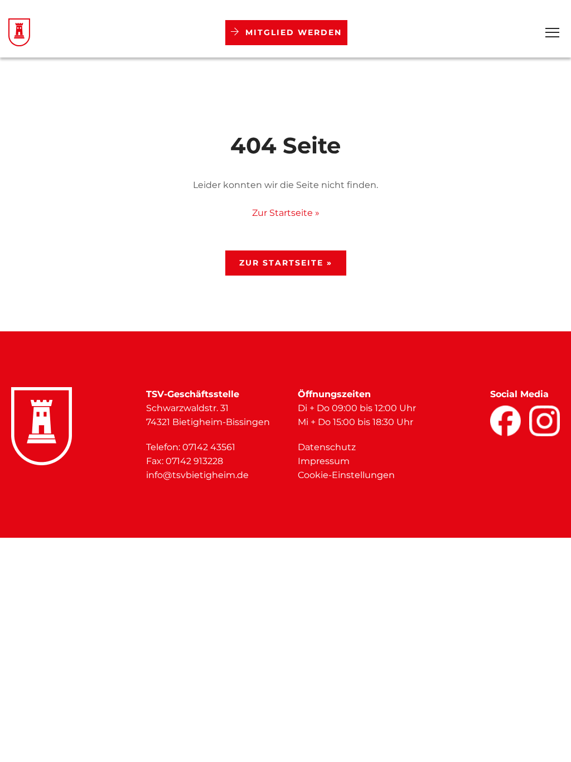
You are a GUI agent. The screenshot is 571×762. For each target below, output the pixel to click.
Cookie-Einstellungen (346, 475)
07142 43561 (208, 447)
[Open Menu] (552, 32)
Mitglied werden (293, 32)
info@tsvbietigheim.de (197, 475)
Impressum (324, 461)
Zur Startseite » (286, 213)
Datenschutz (327, 447)
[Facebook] (505, 421)
